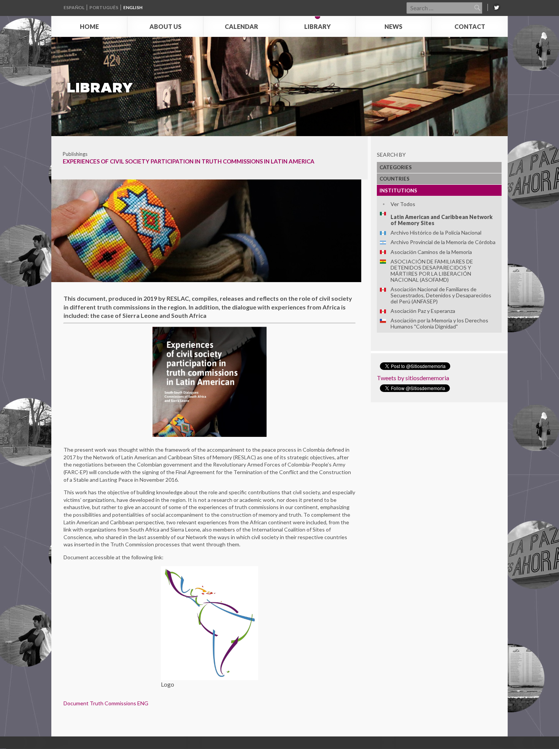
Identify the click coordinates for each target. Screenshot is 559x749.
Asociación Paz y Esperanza (423, 311)
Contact (469, 26)
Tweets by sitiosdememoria (413, 377)
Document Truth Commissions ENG (106, 703)
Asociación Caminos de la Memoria (431, 252)
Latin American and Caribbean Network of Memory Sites (441, 220)
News (393, 26)
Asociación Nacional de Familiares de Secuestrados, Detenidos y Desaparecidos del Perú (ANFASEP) (441, 295)
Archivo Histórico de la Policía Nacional (436, 232)
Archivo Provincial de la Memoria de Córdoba (443, 242)
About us (165, 26)
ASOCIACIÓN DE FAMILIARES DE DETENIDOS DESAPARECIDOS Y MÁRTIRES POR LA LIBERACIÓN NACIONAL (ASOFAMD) (432, 270)
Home (89, 26)
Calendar (241, 26)
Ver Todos (403, 204)
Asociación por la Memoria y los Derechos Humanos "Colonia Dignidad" (439, 323)
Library (317, 26)
